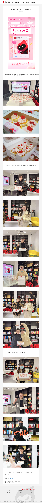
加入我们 (8, 490)
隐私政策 (32, 495)
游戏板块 (27, 4)
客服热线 (33, 4)
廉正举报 (20, 495)
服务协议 (32, 492)
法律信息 (32, 490)
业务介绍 (27, 2)
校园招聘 (8, 495)
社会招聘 (8, 492)
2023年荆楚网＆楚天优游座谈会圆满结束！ (14, 481)
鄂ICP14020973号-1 (3, 501)
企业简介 (17, 4)
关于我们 (17, 2)
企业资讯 (22, 4)
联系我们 (33, 2)
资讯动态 (22, 2)
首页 (12, 2)
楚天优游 (11, 478)
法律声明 (32, 497)
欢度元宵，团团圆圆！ (11, 482)
